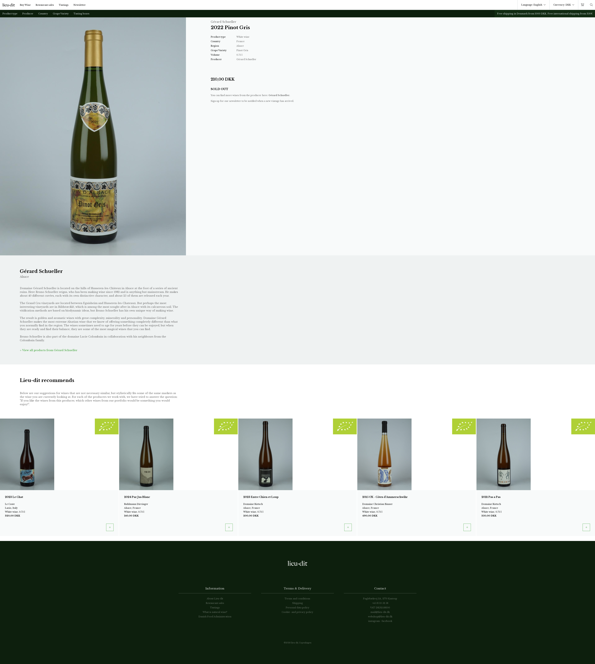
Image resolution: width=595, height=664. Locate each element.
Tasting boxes (81, 13)
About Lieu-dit (215, 598)
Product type (9, 13)
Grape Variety (61, 13)
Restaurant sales (45, 5)
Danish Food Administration (214, 616)
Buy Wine (25, 5)
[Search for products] (591, 5)
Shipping (297, 603)
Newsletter (79, 5)
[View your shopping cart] (583, 5)
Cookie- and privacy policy (297, 612)
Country (43, 13)
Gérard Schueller (279, 95)
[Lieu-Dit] (8, 5)
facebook (387, 621)
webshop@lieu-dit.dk (380, 616)
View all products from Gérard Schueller (49, 350)
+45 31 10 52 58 (380, 603)
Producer (27, 13)
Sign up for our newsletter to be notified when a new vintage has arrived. (252, 101)
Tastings (63, 5)
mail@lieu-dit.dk (380, 612)
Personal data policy (297, 607)
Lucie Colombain (91, 336)
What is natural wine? (215, 612)
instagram (374, 621)
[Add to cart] (110, 527)
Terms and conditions (297, 598)
